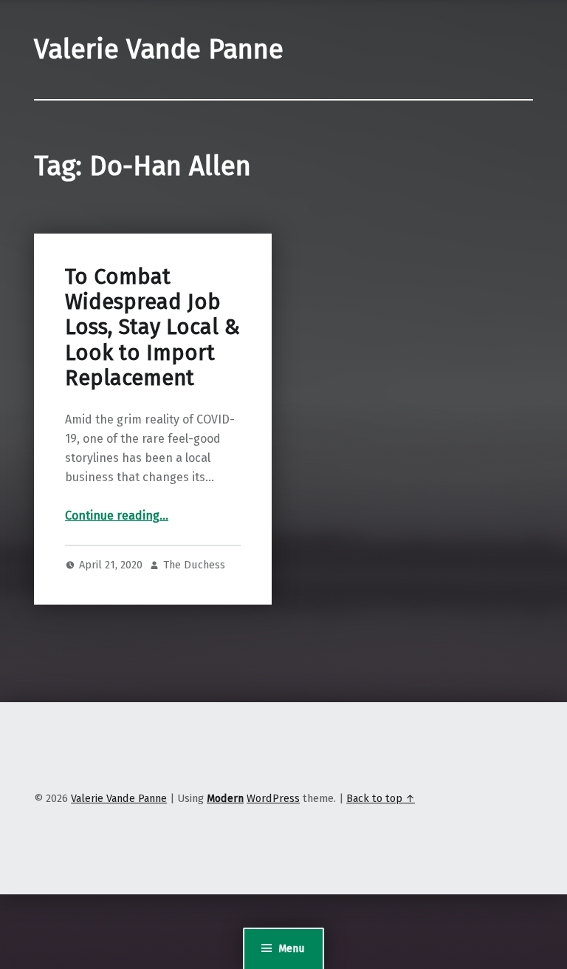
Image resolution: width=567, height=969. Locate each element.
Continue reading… (116, 516)
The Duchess (194, 564)
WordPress (273, 798)
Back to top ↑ (380, 798)
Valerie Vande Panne (159, 49)
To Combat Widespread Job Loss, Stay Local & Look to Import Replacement (152, 327)
